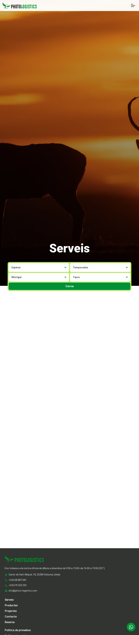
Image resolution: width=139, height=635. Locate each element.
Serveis (9, 599)
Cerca (69, 286)
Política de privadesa (18, 630)
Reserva (10, 622)
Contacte (11, 616)
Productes (11, 605)
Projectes (11, 611)
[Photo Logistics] (19, 5)
